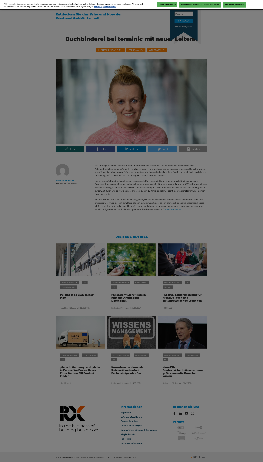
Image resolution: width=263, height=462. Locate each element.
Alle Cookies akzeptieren (235, 4)
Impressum (98, 6)
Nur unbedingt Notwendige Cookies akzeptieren (200, 4)
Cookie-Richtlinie (109, 6)
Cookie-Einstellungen (167, 4)
